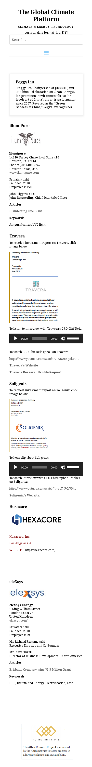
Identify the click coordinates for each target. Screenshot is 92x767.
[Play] (15, 338)
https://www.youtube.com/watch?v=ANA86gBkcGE (44, 359)
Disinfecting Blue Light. (26, 211)
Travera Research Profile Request (35, 372)
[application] (46, 338)
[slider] (73, 338)
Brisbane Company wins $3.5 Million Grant (40, 669)
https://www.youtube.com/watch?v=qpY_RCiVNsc (42, 488)
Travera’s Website (23, 365)
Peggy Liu (25, 82)
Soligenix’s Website (24, 495)
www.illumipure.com (24, 172)
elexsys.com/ (18, 620)
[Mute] (62, 338)
